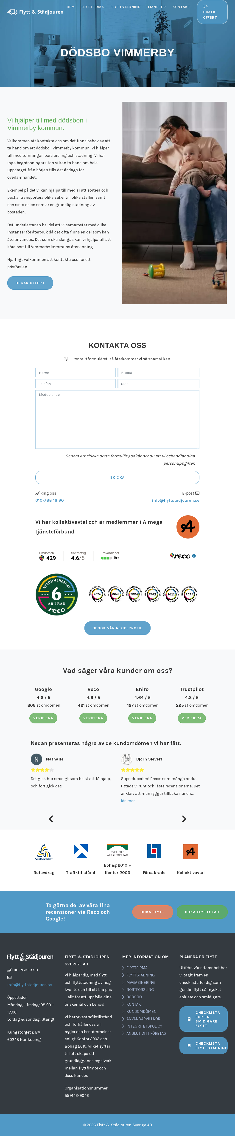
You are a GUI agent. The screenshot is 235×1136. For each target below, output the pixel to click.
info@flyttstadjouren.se (175, 500)
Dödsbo (134, 996)
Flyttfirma (92, 7)
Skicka (117, 477)
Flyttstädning (125, 7)
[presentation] (50, 819)
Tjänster (156, 7)
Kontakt (181, 7)
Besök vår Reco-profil (118, 628)
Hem (71, 7)
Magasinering (140, 982)
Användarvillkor (143, 1018)
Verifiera (43, 718)
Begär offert (30, 283)
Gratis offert (210, 15)
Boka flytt (153, 912)
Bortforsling (140, 989)
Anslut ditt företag (146, 1033)
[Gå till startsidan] (35, 12)
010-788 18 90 (49, 500)
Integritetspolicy (144, 1026)
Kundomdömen (141, 1011)
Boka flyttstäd (202, 912)
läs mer (38, 800)
